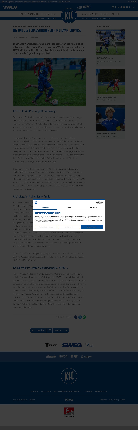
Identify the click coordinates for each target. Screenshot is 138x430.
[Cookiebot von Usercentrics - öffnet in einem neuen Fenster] (96, 202)
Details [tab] (69, 207)
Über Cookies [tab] (93, 207)
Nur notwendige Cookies (46, 227)
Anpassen (68, 227)
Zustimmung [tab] (45, 207)
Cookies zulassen (92, 227)
